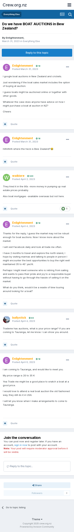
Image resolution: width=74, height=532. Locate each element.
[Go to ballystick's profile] (6, 319)
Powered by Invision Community (37, 526)
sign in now (20, 445)
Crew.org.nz (15, 5)
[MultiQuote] (5, 124)
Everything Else (31, 41)
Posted (25, 69)
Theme (36, 519)
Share (38, 485)
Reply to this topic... (21, 466)
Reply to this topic (37, 52)
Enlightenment (15, 37)
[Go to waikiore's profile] (6, 177)
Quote (14, 124)
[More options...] (67, 67)
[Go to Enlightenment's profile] (6, 67)
